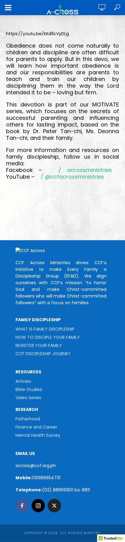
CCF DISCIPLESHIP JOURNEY (43, 354)
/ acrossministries (83, 170)
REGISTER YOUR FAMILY (38, 345)
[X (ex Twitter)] (54, 505)
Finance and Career (36, 427)
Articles (23, 381)
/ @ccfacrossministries (71, 176)
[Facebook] (22, 505)
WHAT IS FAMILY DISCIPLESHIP (44, 329)
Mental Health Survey (37, 435)
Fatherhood (27, 419)
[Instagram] (38, 505)
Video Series (28, 398)
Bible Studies (28, 389)
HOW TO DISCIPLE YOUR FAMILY (47, 337)
